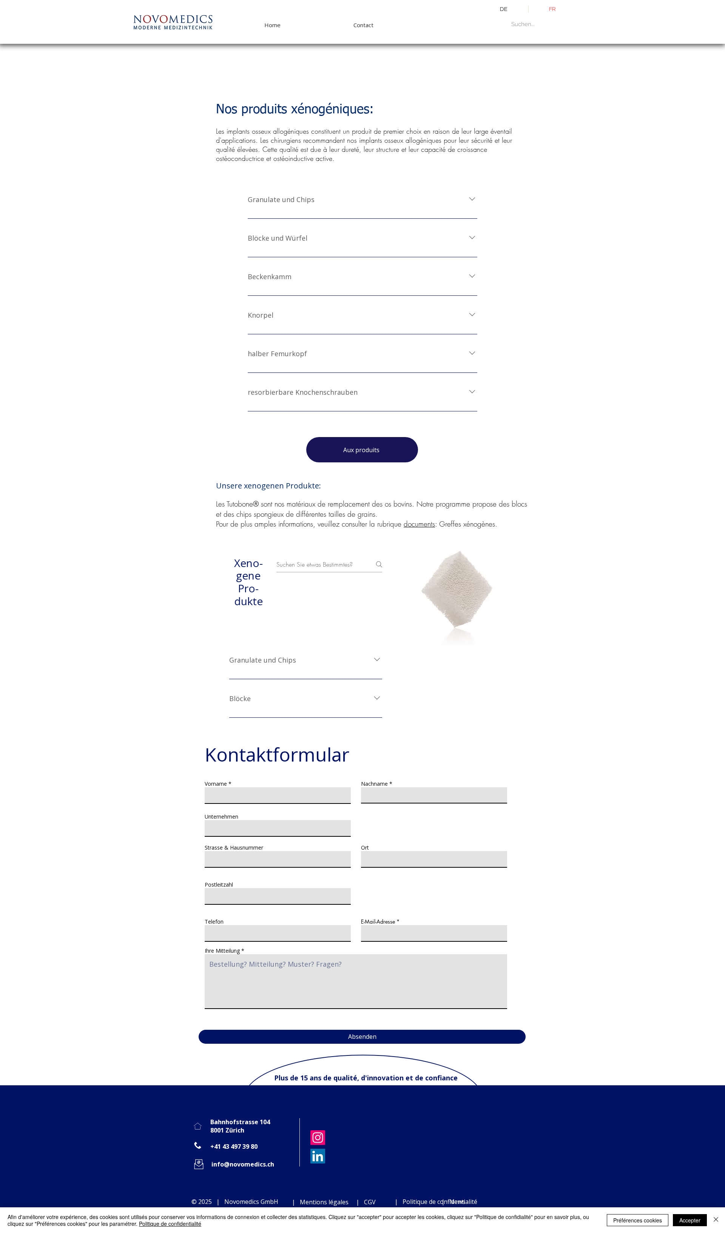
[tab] (245, 626)
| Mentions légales (319, 1202)
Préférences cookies (637, 1220)
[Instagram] (317, 1137)
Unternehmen (221, 816)
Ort (365, 847)
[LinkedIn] (317, 1156)
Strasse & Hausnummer (234, 847)
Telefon (214, 921)
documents (419, 524)
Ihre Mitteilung (222, 950)
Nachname (374, 783)
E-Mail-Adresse (378, 921)
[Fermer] (715, 1220)
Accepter (689, 1220)
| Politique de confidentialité (435, 1201)
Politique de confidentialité (170, 1223)
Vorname (216, 783)
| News (453, 1201)
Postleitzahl (219, 884)
